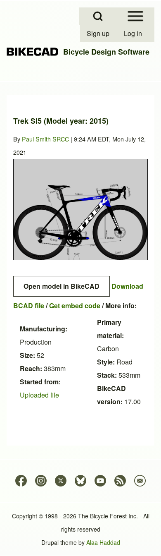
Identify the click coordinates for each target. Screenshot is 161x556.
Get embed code (74, 305)
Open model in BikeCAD (61, 286)
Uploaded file (39, 395)
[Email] (140, 481)
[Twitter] (60, 481)
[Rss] (120, 481)
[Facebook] (21, 481)
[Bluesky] (80, 481)
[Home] (32, 52)
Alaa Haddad (103, 542)
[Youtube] (100, 481)
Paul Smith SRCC (45, 138)
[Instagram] (41, 481)
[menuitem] (98, 33)
